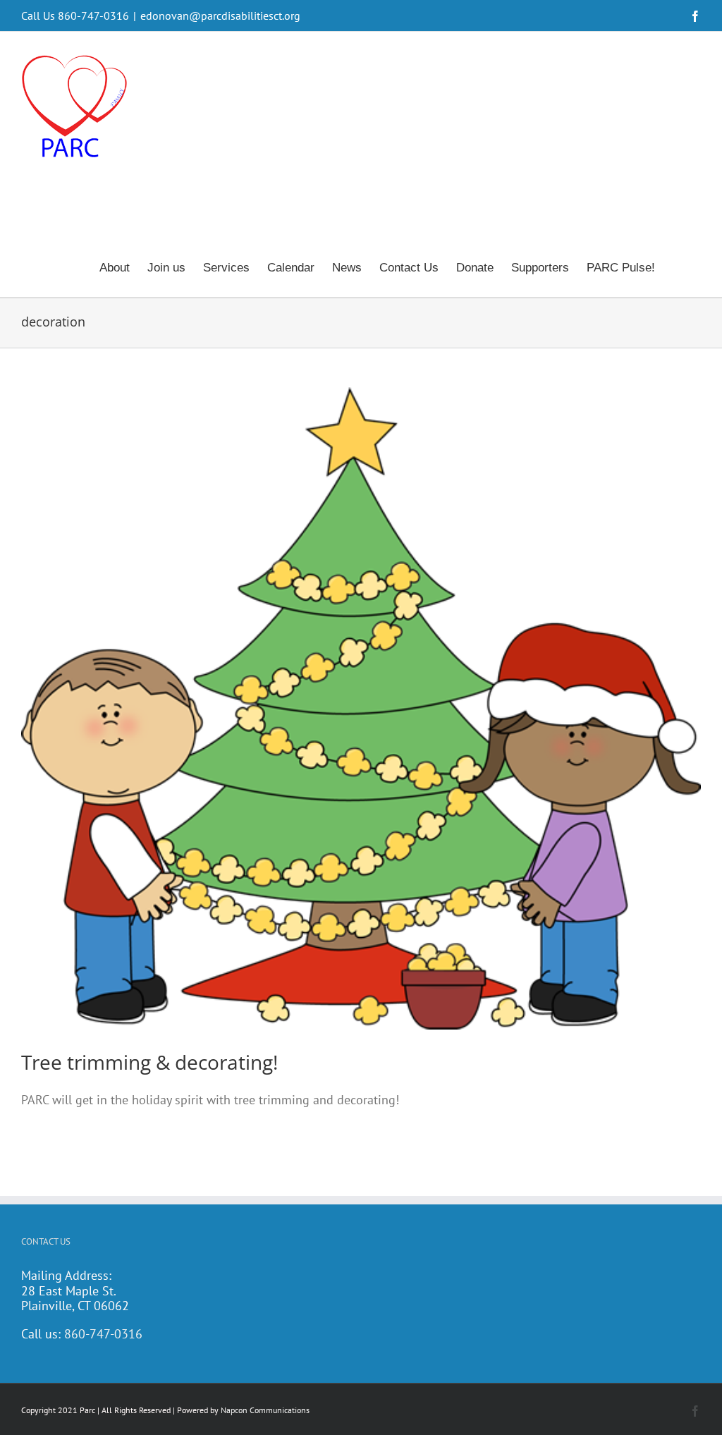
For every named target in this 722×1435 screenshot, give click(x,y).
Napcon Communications (265, 1410)
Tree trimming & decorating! (149, 1062)
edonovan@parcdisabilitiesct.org (220, 15)
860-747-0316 (103, 1334)
